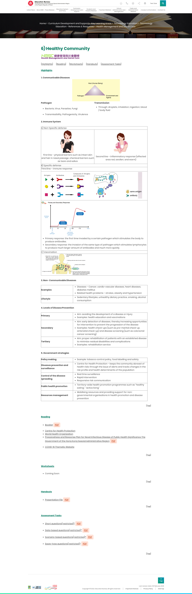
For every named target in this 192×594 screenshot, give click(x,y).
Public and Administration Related (133, 10)
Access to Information (148, 10)
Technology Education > (126, 23)
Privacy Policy (148, 589)
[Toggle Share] (139, 3)
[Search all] (163, 3)
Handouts (92, 64)
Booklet (49, 424)
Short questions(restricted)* (60, 523)
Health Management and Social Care (115, 26)
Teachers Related (105, 10)
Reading (61, 64)
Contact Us (161, 10)
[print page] (133, 3)
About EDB (40, 10)
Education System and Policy (62, 10)
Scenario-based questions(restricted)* (65, 537)
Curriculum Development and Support (77, 10)
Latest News (31, 10)
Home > (43, 23)
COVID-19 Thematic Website (59, 446)
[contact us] (127, 3)
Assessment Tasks (111, 64)
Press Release (49, 10)
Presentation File (54, 499)
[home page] (121, 3)
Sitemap (161, 589)
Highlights (47, 64)
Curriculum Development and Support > (69, 23)
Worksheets (76, 64)
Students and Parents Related (91, 10)
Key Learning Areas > (102, 23)
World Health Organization (59, 433)
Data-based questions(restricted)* (63, 530)
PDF (67, 499)
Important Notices (132, 589)
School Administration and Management (119, 10)
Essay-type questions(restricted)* (63, 543)
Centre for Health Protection (60, 430)
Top (148, 405)
